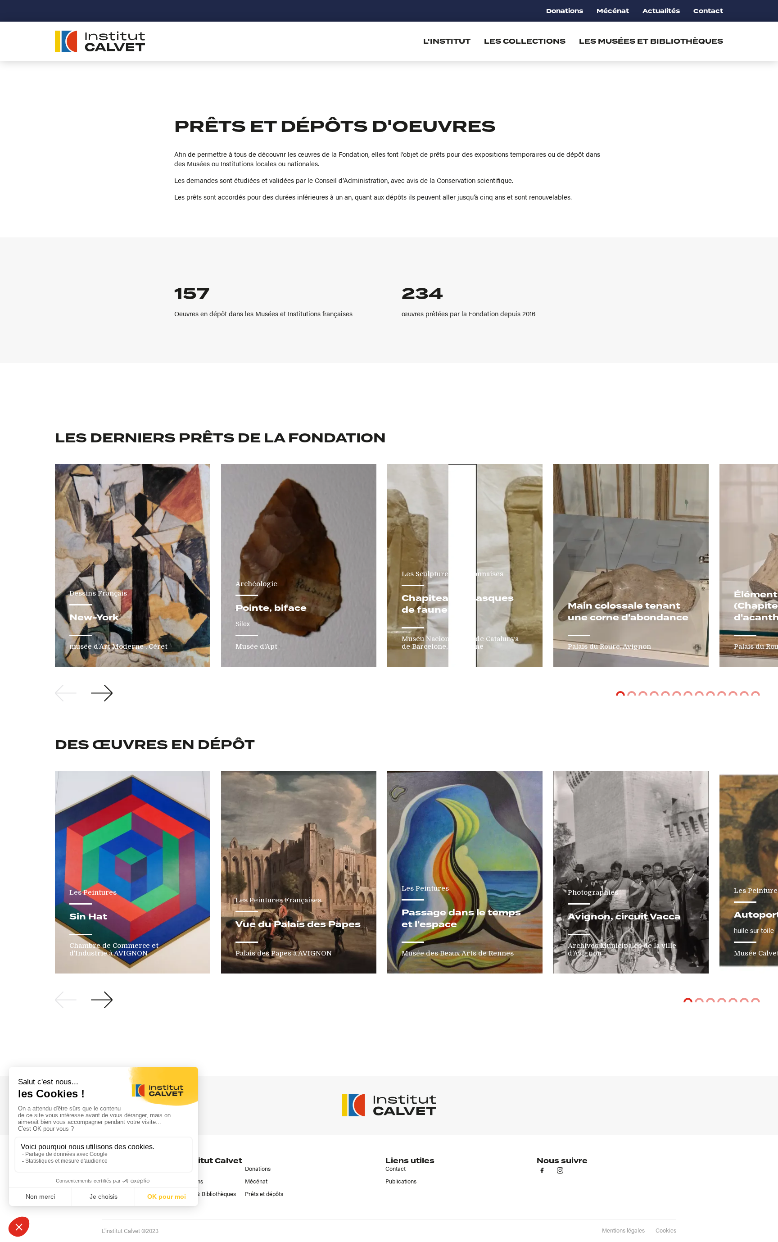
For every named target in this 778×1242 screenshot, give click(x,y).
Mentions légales (623, 1230)
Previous (66, 693)
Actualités (661, 11)
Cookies (666, 1230)
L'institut (446, 41)
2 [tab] (631, 693)
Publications (400, 1181)
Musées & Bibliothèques (205, 1193)
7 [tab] (687, 693)
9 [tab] (710, 693)
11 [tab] (732, 693)
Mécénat (613, 11)
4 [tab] (654, 693)
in (560, 1170)
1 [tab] (620, 693)
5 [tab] (665, 693)
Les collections (524, 41)
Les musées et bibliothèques (651, 41)
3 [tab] (642, 693)
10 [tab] (721, 693)
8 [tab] (699, 693)
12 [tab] (744, 693)
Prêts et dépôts (264, 1193)
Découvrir (102, 651)
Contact (708, 11)
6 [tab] (676, 693)
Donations (564, 11)
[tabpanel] (132, 565)
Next (102, 693)
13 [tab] (755, 693)
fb (542, 1170)
